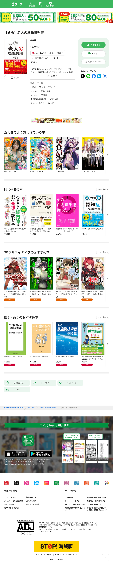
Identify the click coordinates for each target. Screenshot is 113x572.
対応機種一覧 (31, 497)
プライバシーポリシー (73, 501)
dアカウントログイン (12, 508)
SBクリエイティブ (47, 87)
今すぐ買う (95, 45)
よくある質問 (31, 501)
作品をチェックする (95, 62)
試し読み (17, 78)
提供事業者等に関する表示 (97, 497)
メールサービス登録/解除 (13, 501)
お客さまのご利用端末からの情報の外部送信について (97, 509)
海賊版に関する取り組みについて (75, 509)
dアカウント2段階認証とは (75, 504)
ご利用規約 (69, 497)
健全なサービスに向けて (96, 501)
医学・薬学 (45, 91)
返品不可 (33, 62)
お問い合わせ (9, 504)
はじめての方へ (10, 497)
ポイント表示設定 (32, 504)
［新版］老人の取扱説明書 (47, 407)
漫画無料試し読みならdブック (13, 407)
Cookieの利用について (95, 504)
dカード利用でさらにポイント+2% (43, 58)
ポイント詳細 (55, 53)
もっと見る (101, 189)
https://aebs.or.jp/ (47, 531)
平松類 (33, 40)
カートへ (95, 54)
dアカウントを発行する (46, 554)
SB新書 (44, 95)
